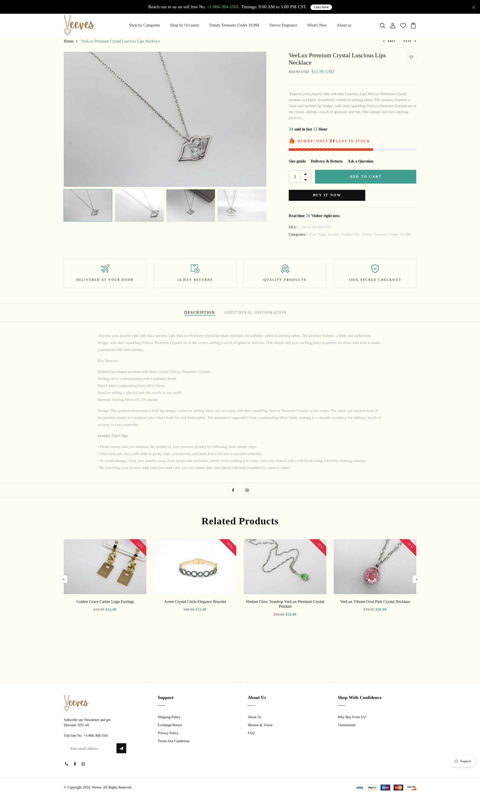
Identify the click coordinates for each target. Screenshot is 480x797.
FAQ (251, 733)
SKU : (294, 227)
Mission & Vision (260, 725)
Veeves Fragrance (283, 25)
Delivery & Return (326, 161)
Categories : (298, 234)
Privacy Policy (168, 733)
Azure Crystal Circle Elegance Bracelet (195, 601)
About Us (254, 717)
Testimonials (347, 725)
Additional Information (255, 312)
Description (199, 312)
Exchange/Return (170, 725)
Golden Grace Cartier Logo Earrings (105, 601)
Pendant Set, (351, 234)
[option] (165, 119)
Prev (392, 41)
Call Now (321, 7)
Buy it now (327, 195)
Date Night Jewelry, (325, 234)
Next (408, 41)
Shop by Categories (144, 25)
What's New (317, 25)
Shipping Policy (169, 717)
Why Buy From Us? (352, 717)
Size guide (297, 161)
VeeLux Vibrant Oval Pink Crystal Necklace (375, 601)
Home (69, 41)
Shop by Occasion (184, 25)
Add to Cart (366, 177)
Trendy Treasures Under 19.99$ (234, 25)
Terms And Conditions (174, 741)
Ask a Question (360, 161)
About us (344, 25)
